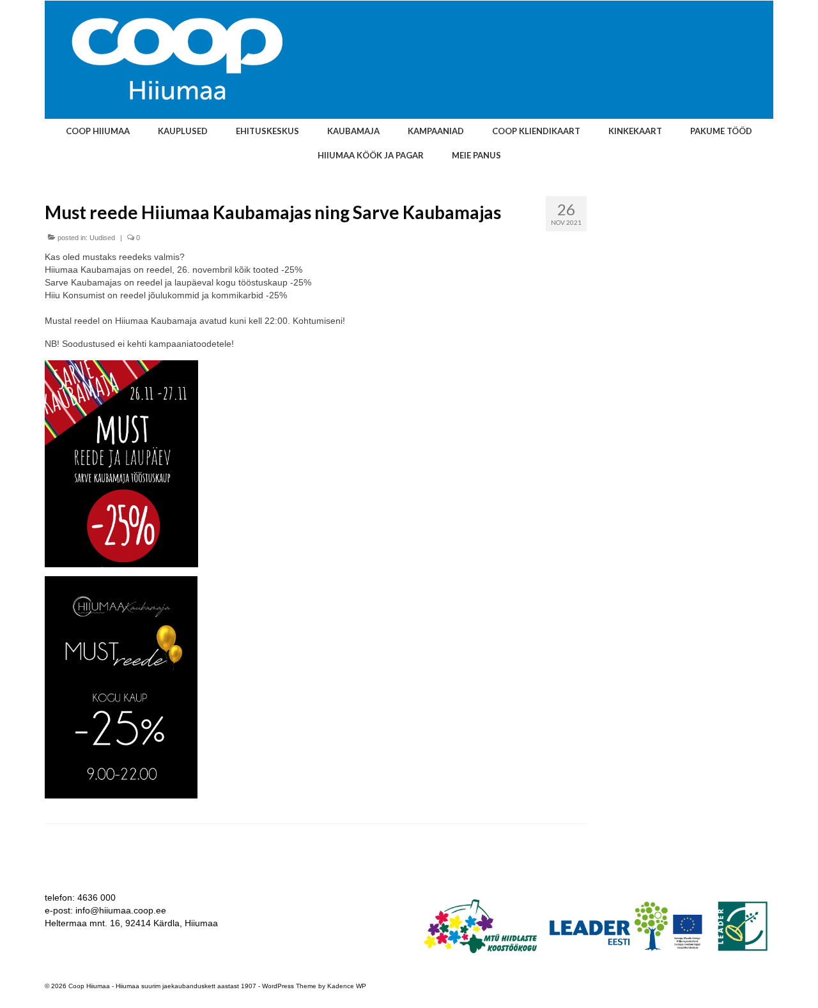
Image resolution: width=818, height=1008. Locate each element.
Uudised (102, 237)
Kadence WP (346, 985)
